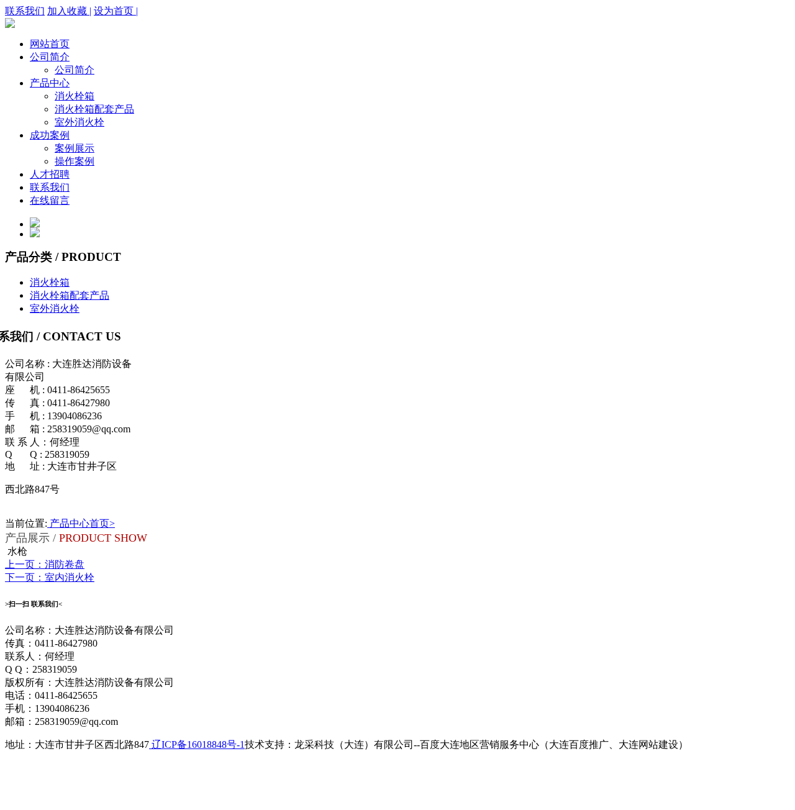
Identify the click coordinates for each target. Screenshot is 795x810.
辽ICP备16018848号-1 (197, 744)
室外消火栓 (79, 122)
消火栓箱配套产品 (94, 109)
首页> (102, 523)
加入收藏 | (69, 11)
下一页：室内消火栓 (49, 577)
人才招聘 (50, 174)
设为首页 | (116, 11)
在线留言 (50, 200)
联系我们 (25, 11)
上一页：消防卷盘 (44, 564)
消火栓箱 (74, 96)
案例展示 (74, 148)
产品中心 (50, 83)
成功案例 (50, 135)
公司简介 (50, 57)
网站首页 (50, 44)
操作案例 (74, 161)
